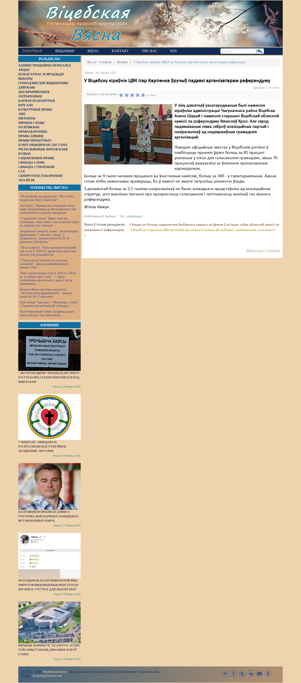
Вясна (95, 34)
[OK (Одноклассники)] (268, 673)
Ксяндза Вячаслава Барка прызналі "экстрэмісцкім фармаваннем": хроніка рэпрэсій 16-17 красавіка (46, 293)
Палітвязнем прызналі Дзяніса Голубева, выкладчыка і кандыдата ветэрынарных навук (48, 516)
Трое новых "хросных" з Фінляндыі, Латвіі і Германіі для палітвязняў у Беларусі (48, 304)
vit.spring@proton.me (47, 675)
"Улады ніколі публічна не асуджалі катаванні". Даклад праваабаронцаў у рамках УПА (45, 264)
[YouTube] (259, 673)
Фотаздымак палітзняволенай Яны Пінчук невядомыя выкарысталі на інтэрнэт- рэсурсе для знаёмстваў (48, 585)
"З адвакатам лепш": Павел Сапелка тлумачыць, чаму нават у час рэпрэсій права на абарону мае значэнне (49, 222)
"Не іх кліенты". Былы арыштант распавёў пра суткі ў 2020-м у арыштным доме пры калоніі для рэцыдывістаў (48, 251)
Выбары (110, 216)
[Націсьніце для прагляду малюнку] (128, 134)
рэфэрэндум (134, 216)
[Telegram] (225, 673)
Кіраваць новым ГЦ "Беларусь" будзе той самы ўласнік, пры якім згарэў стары (49, 650)
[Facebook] (233, 673)
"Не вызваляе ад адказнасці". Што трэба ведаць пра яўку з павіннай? (46, 198)
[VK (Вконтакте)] (251, 673)
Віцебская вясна (55, 672)
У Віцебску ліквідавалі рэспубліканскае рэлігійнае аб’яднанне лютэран (42, 446)
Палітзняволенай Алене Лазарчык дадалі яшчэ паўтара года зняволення (47, 313)
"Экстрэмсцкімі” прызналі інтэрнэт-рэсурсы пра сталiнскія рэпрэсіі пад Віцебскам (49, 377)
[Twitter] (242, 673)
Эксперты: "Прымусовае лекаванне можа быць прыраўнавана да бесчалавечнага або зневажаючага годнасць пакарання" (48, 209)
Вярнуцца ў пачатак (264, 250)
